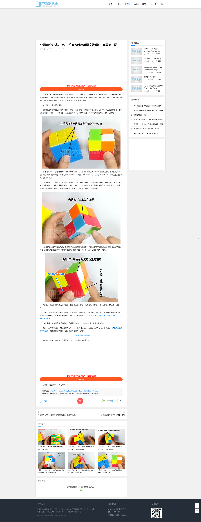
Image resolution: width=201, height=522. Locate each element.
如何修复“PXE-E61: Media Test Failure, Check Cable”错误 (148, 110)
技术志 (118, 4)
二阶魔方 (53, 385)
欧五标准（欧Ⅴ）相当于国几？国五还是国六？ (148, 119)
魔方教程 (62, 385)
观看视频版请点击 (83, 335)
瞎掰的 (144, 4)
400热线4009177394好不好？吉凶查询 (146, 133)
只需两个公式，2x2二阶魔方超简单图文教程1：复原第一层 (148, 124)
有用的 (127, 4)
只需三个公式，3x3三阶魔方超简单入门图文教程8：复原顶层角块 (62, 415)
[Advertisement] (101, 24)
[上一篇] (2, 237)
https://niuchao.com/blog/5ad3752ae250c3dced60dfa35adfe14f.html (74, 391)
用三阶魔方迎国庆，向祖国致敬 (113, 415)
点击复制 (81, 89)
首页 (110, 4)
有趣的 (136, 4)
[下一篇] (198, 237)
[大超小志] (47, 4)
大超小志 (51, 515)
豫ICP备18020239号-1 (61, 515)
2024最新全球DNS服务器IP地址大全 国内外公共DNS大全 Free (148, 106)
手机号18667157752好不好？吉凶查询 (146, 129)
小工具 (153, 4)
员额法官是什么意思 (140, 115)
